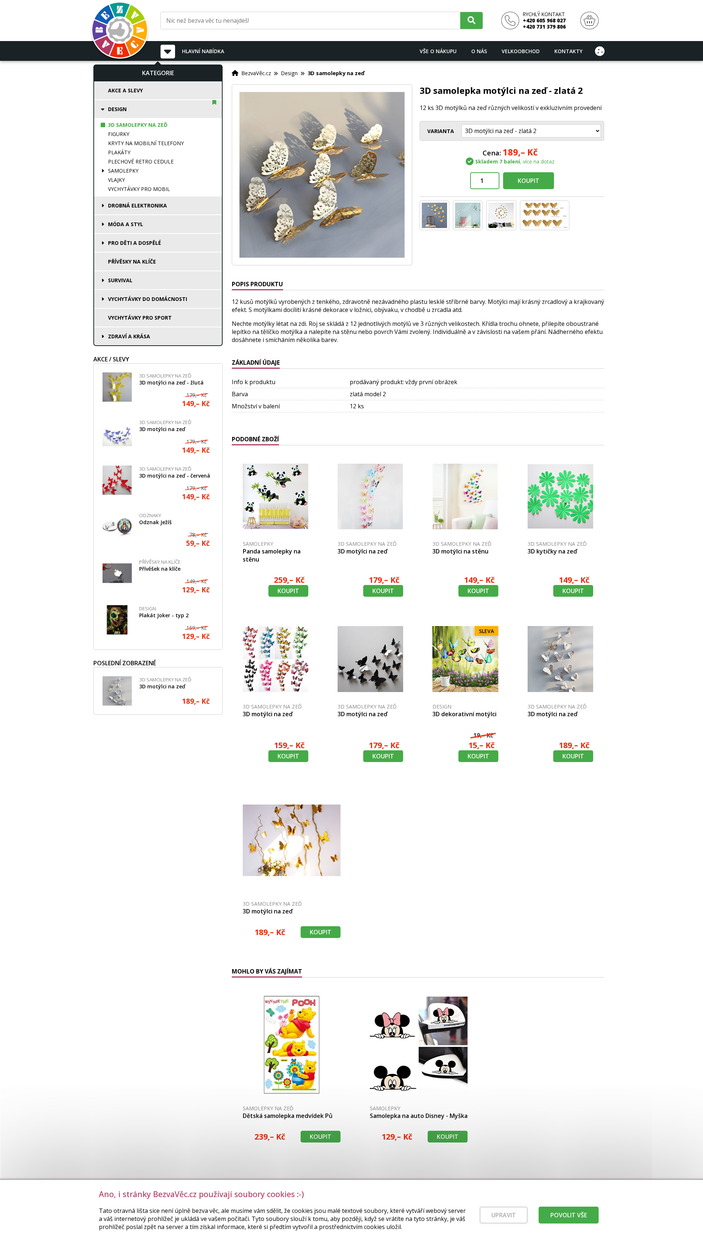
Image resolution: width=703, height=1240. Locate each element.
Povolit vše (568, 1215)
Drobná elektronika (137, 205)
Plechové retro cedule (141, 161)
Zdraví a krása (129, 336)
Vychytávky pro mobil (139, 188)
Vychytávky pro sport (140, 317)
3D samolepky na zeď (137, 124)
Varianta (440, 131)
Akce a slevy (125, 90)
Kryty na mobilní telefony (146, 143)
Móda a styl (125, 224)
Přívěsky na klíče (132, 261)
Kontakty (568, 51)
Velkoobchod (521, 51)
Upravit (503, 1215)
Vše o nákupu (438, 51)
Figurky (118, 133)
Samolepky (123, 170)
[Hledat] (471, 20)
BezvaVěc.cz (256, 73)
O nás (479, 51)
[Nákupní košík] (589, 21)
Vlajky (116, 179)
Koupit (528, 181)
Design (117, 109)
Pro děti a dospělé (134, 242)
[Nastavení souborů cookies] (600, 51)
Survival (120, 280)
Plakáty (119, 152)
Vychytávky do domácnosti (147, 298)
